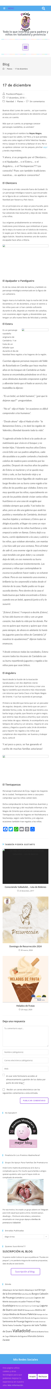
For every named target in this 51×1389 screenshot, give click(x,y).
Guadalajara (9, 1305)
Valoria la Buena (37, 1331)
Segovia (28, 1321)
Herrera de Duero (22, 1306)
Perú (10, 1318)
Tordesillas (17, 1325)
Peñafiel (15, 1318)
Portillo (21, 1318)
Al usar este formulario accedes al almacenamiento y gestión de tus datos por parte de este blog (26, 1079)
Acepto (32, 1376)
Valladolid (21, 1330)
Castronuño (28, 1298)
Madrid (21, 1310)
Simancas (42, 1322)
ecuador (22, 1301)
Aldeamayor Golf (31, 1290)
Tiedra (10, 1325)
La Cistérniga (34, 1306)
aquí (45, 147)
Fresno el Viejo (33, 1301)
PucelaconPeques (14, 94)
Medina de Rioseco (18, 1314)
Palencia (31, 1314)
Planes (20, 101)
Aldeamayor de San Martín (13, 1290)
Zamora (40, 1336)
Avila (23, 1294)
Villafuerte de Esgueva (18, 1336)
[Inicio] (3, 69)
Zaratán (6, 1339)
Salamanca (44, 1318)
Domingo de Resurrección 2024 (25, 946)
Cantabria (19, 1297)
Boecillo (28, 1294)
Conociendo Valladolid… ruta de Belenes (25, 887)
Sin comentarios (37, 101)
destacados (13, 1301)
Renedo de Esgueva (32, 1318)
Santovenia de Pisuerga (13, 1321)
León (15, 1310)
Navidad (10, 101)
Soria (5, 1325)
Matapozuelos (30, 1310)
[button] (43, 8)
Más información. (16, 1385)
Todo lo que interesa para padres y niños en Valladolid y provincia (25, 33)
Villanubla (31, 1336)
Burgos (35, 1293)
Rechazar (43, 1376)
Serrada (35, 1321)
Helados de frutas (25, 1005)
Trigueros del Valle (30, 1325)
